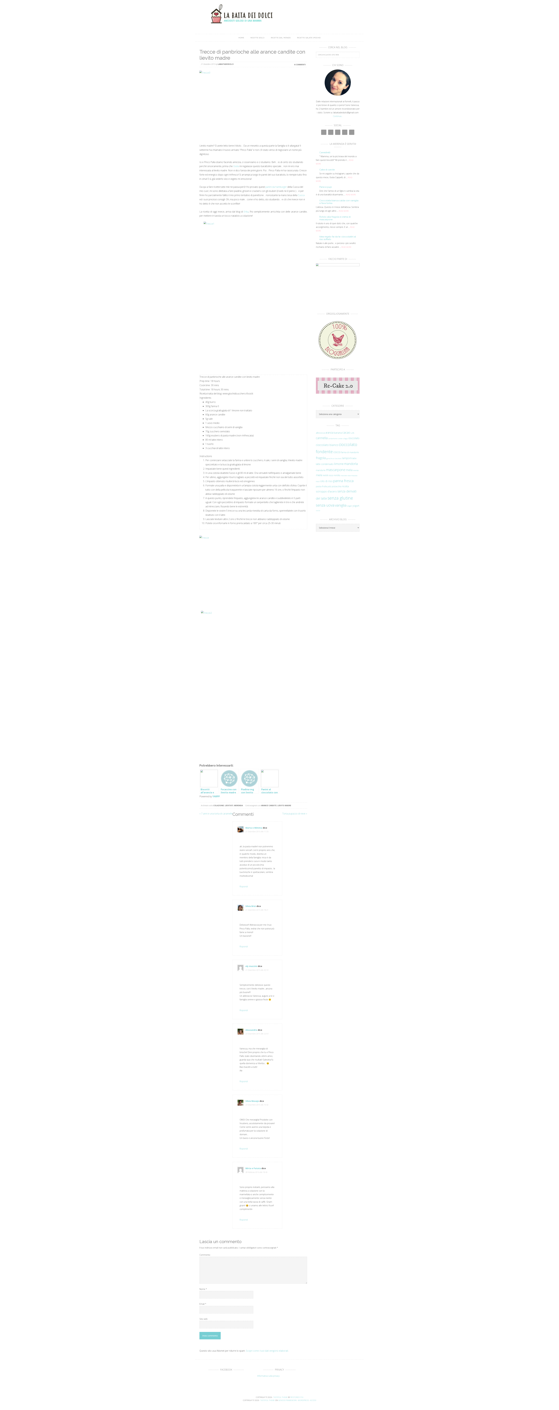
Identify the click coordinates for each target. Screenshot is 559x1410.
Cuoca (301, 195)
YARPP (216, 796)
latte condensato (325, 464)
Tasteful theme (280, 1397)
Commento (204, 1254)
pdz (329, 486)
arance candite (269, 805)
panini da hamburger (276, 186)
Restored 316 (297, 1397)
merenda (238, 805)
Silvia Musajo (252, 1101)
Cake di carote (327, 169)
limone (339, 464)
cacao (346, 432)
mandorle (321, 470)
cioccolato (353, 438)
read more (351, 194)
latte (354, 458)
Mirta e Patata (253, 1168)
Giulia (236, 166)
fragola (321, 458)
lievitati (229, 805)
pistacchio (337, 486)
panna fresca (343, 480)
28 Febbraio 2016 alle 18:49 (256, 1172)
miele (319, 475)
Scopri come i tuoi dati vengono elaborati (267, 1350)
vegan (349, 506)
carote (340, 439)
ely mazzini (251, 966)
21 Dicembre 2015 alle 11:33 (256, 831)
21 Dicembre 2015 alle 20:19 (256, 970)
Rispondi (244, 886)
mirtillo (337, 475)
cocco (336, 452)
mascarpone (335, 469)
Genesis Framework (287, 1400)
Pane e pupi (325, 187)
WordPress (303, 1400)
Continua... (338, 116)
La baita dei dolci (279, 13)
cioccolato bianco (327, 445)
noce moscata (352, 475)
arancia (329, 432)
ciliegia (345, 439)
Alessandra (251, 1030)
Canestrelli (324, 152)
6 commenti (300, 64)
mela (349, 470)
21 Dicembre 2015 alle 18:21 (256, 910)
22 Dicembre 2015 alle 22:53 (256, 1033)
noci (318, 481)
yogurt (356, 505)
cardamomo (332, 438)
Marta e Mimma (253, 827)
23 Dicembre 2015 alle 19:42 (256, 1105)
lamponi (347, 458)
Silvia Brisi (250, 906)
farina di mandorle (350, 452)
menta (356, 470)
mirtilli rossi (328, 475)
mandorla (351, 464)
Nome (203, 1289)
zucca (318, 510)
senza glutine (340, 498)
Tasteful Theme (267, 1400)
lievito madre (284, 805)
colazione (218, 805)
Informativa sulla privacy (268, 1375)
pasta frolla (321, 486)
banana (338, 432)
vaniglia (340, 505)
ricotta (345, 486)
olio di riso (326, 481)
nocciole (344, 475)
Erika (246, 211)
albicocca (320, 432)
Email (202, 1304)
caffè (352, 433)
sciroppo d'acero (326, 491)
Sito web (203, 1319)
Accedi (313, 1400)
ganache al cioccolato (333, 458)
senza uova (325, 505)
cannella (322, 438)
